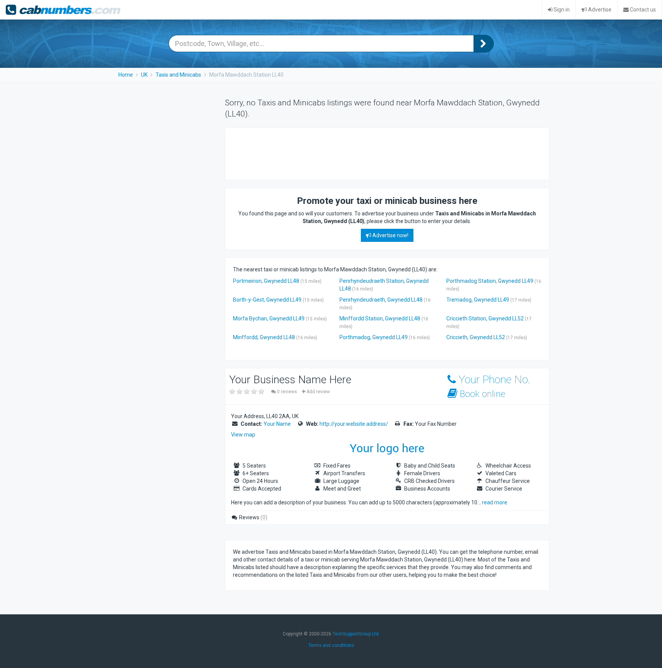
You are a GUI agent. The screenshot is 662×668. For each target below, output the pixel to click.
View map (243, 435)
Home (125, 75)
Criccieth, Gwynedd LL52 (475, 337)
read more (494, 502)
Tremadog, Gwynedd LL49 (477, 300)
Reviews (252, 517)
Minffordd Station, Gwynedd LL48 (379, 318)
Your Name (277, 424)
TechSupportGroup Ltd (356, 634)
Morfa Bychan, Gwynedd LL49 (269, 318)
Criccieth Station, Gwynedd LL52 (485, 318)
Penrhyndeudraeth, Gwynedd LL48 (381, 300)
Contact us (642, 10)
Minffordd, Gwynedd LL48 (264, 337)
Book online (481, 394)
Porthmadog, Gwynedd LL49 (373, 337)
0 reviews (287, 391)
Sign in (561, 10)
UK (144, 75)
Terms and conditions (331, 645)
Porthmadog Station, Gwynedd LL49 (489, 281)
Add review (317, 391)
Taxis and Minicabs (178, 75)
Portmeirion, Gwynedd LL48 (266, 281)
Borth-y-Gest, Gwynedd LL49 (267, 300)
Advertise (599, 10)
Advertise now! (389, 235)
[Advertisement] (372, 153)
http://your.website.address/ (354, 424)
